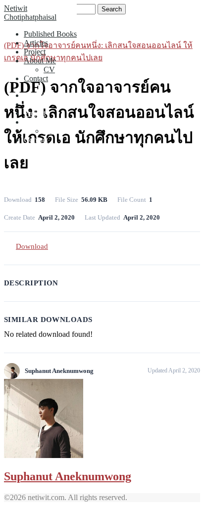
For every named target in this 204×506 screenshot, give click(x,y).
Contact (36, 78)
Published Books (50, 34)
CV (49, 69)
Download (32, 246)
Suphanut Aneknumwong (67, 476)
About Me (40, 60)
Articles (36, 43)
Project (35, 51)
